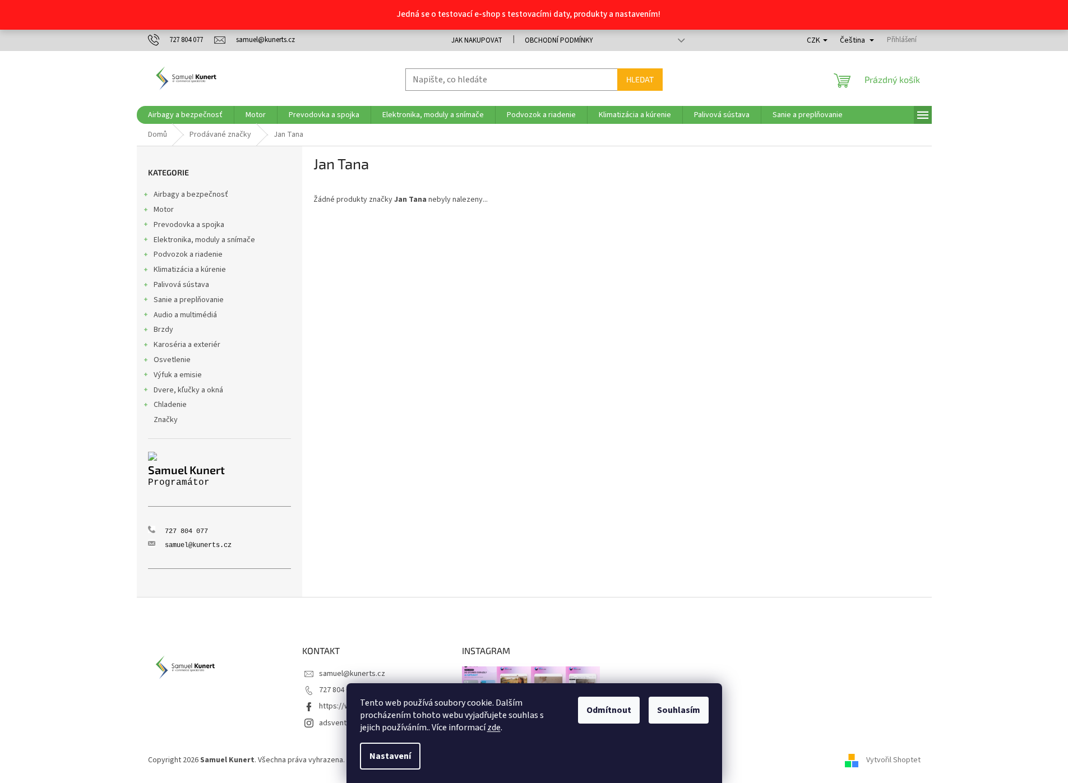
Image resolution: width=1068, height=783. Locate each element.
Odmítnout (608, 710)
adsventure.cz (343, 723)
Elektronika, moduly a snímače (204, 239)
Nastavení (390, 756)
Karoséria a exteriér (187, 344)
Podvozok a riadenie (188, 254)
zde (494, 727)
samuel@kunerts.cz (352, 673)
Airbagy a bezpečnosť (191, 194)
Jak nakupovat (476, 40)
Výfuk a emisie (178, 375)
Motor (164, 209)
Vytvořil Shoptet (893, 760)
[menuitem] (185, 115)
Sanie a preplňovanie (189, 299)
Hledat (640, 79)
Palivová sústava (181, 284)
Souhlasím (678, 710)
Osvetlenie (172, 359)
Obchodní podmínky (559, 40)
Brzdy (163, 329)
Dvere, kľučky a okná (188, 390)
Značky (166, 419)
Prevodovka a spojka (189, 224)
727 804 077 (338, 690)
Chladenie (170, 404)
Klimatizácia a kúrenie (190, 269)
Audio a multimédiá (185, 315)
